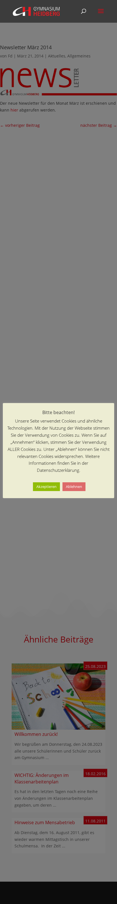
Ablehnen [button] (74, 486)
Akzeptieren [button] (46, 486)
